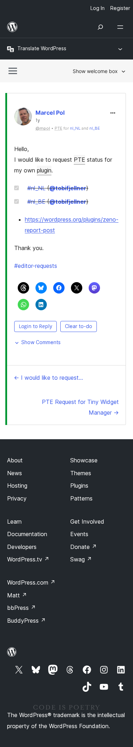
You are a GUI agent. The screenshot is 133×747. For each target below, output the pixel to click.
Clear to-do (78, 326)
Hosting (17, 485)
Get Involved (87, 521)
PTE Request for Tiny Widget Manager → (80, 407)
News (14, 473)
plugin (44, 170)
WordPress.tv (28, 559)
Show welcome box (95, 71)
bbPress (21, 607)
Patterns (81, 498)
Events (79, 534)
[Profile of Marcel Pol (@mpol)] (23, 118)
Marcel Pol (50, 112)
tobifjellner (67, 188)
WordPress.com (31, 582)
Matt (17, 595)
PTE (79, 159)
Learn (14, 521)
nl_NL (75, 128)
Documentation (27, 534)
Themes (80, 473)
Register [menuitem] (120, 8)
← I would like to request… (48, 377)
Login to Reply (35, 326)
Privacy (17, 498)
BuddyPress (26, 620)
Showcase (84, 460)
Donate (83, 546)
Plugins (79, 485)
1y (37, 120)
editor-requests (35, 265)
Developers (22, 546)
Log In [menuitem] (97, 8)
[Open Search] (100, 27)
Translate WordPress (41, 48)
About (15, 460)
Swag (81, 559)
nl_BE (94, 128)
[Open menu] (121, 27)
